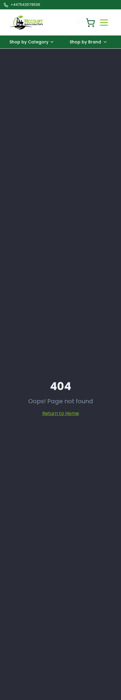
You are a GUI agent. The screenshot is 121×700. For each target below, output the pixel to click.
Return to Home (60, 413)
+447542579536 (25, 4)
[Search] (79, 22)
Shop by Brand (85, 42)
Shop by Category (28, 42)
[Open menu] (104, 22)
